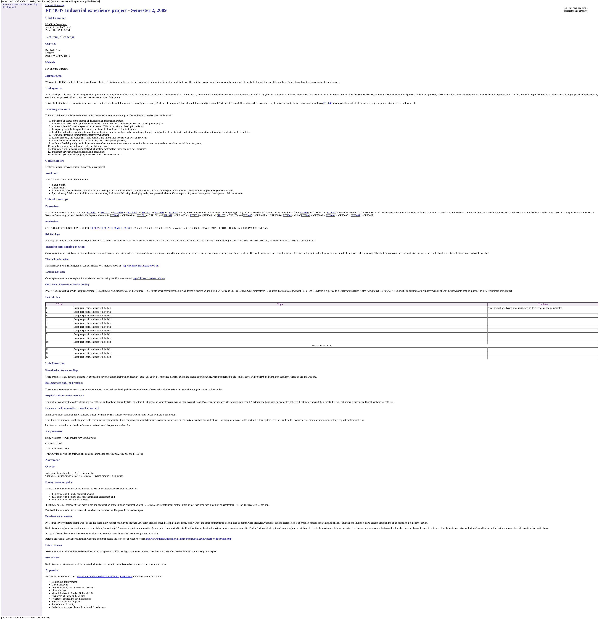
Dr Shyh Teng (52, 50)
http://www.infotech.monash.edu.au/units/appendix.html (104, 576)
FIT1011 (168, 215)
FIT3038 (125, 228)
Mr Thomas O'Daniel (56, 68)
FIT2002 (173, 212)
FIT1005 (146, 212)
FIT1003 (118, 212)
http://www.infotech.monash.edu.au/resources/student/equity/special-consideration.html (188, 538)
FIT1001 (91, 212)
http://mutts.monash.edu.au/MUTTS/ (141, 265)
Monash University (54, 5)
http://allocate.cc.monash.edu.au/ (149, 278)
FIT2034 (194, 215)
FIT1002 (105, 212)
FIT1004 (132, 212)
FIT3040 (115, 228)
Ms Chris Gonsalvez (56, 24)
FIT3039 (105, 228)
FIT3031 (355, 215)
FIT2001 (159, 212)
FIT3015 (95, 228)
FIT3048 (327, 103)
